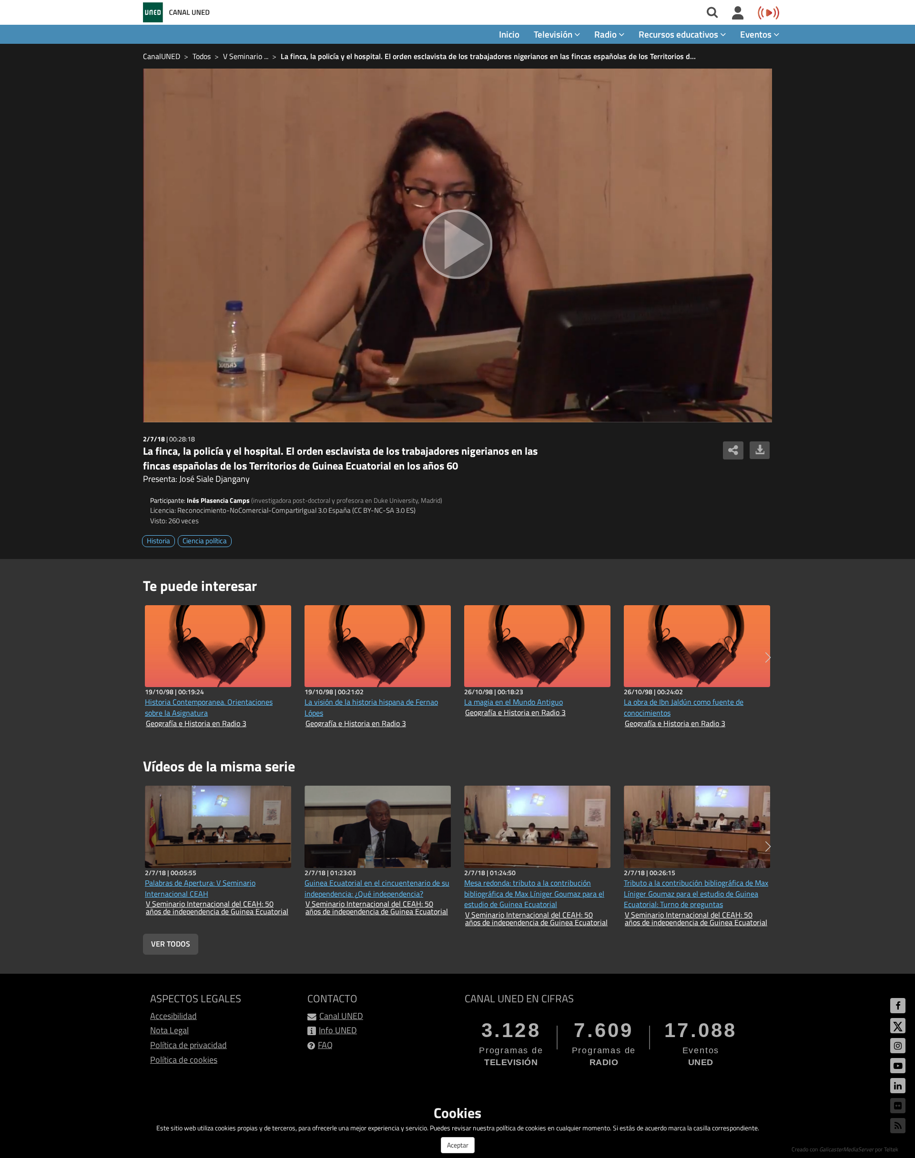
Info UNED (338, 1030)
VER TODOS (170, 943)
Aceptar (457, 1145)
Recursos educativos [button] (679, 34)
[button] (768, 657)
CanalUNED (161, 56)
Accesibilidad (173, 1015)
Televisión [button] (554, 34)
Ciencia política (205, 540)
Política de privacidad (188, 1044)
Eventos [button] (756, 34)
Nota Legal (169, 1030)
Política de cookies (183, 1059)
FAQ (325, 1044)
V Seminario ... (245, 56)
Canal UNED (341, 1015)
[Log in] (738, 13)
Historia (158, 540)
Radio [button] (606, 34)
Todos (202, 56)
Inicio (509, 34)
